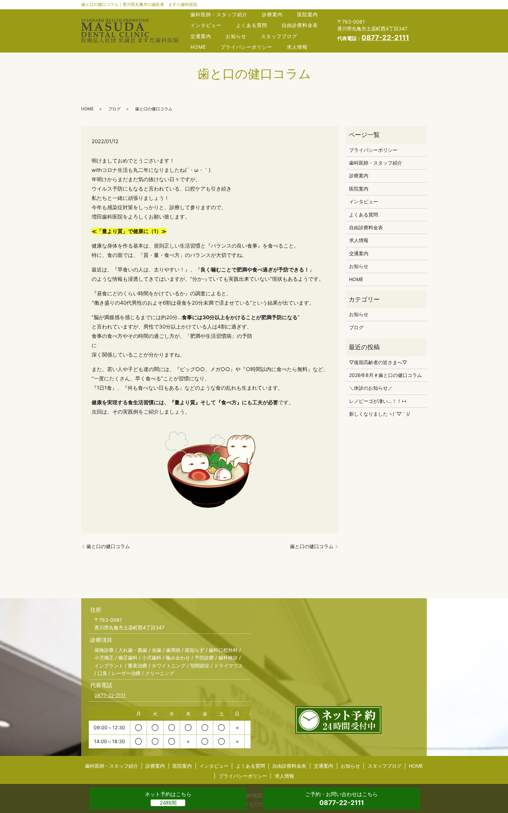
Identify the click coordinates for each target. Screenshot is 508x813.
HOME (198, 47)
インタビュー (206, 25)
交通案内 (200, 36)
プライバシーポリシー (246, 47)
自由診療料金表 (300, 25)
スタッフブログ (279, 36)
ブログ (114, 108)
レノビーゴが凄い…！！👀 (378, 401)
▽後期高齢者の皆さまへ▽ (378, 362)
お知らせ (236, 36)
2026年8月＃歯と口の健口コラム (385, 375)
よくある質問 (251, 25)
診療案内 (272, 14)
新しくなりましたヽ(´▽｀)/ (379, 414)
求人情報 (297, 47)
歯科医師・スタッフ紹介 (218, 14)
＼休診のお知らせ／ (371, 388)
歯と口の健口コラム (108, 546)
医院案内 (307, 14)
